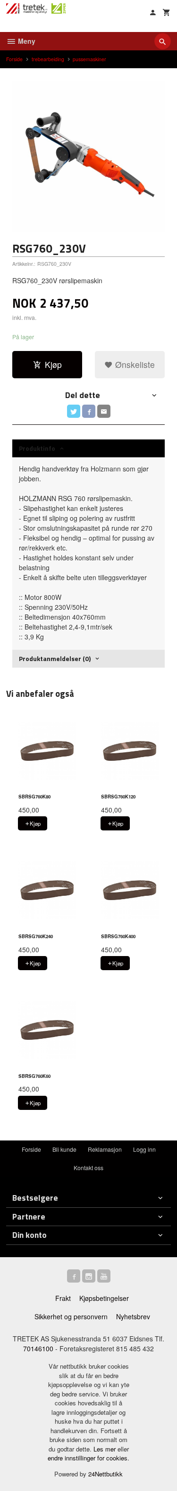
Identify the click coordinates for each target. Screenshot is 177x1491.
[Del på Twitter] (73, 411)
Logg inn (144, 1149)
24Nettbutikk (105, 1473)
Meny (25, 41)
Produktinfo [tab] (37, 448)
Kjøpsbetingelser (104, 1298)
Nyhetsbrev (133, 1316)
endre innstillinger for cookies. (88, 1457)
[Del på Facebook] (88, 411)
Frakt (63, 1298)
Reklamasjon (105, 1149)
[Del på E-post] (103, 411)
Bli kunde (64, 1149)
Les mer (105, 1448)
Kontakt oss (88, 1168)
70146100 (38, 1348)
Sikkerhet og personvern (71, 1316)
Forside (14, 59)
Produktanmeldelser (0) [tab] (55, 658)
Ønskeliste (134, 364)
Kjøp (53, 364)
